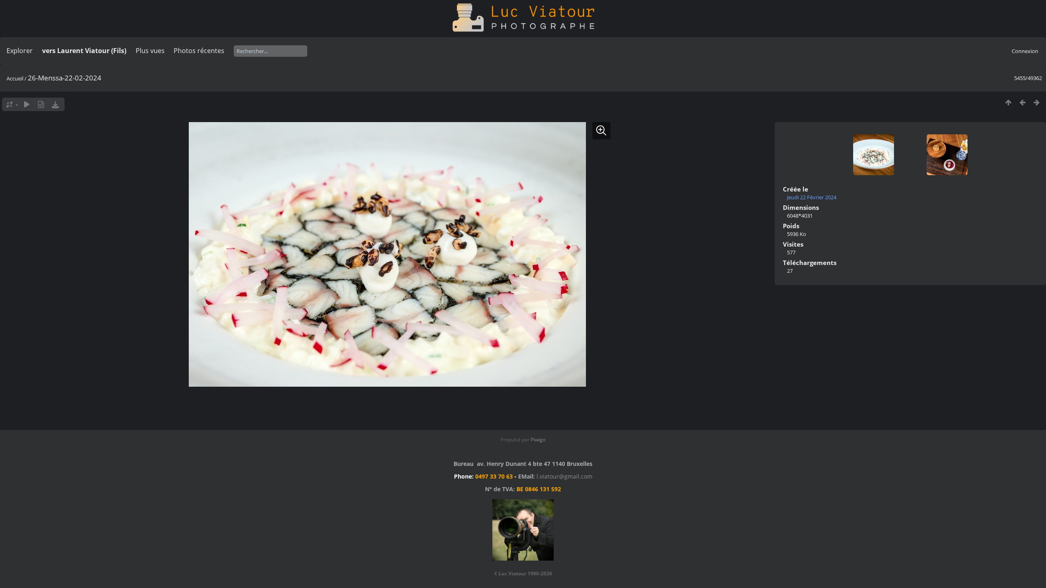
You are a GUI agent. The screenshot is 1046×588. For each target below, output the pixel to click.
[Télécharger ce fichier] (55, 104)
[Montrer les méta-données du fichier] (41, 104)
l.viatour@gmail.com (564, 476)
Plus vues (150, 50)
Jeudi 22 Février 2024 (811, 197)
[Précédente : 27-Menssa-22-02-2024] (1022, 102)
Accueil (15, 78)
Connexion (1025, 51)
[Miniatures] (1008, 102)
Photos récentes (199, 50)
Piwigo (538, 439)
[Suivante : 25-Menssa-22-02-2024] (1037, 102)
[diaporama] (27, 104)
